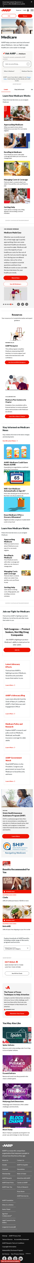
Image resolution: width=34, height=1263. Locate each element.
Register (18, 10)
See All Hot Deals (17, 957)
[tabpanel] (17, 154)
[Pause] (22, 288)
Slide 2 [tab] (7, 288)
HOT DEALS (10, 946)
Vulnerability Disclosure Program (12, 1234)
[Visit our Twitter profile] (10, 1242)
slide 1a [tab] (3, 288)
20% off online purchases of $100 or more (16, 884)
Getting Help (9, 207)
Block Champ (7, 1114)
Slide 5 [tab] (13, 288)
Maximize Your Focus (17, 997)
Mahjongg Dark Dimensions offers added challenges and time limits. (15, 1089)
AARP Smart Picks (8, 1166)
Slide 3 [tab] (9, 288)
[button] (32, 10)
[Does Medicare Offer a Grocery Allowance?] (17, 488)
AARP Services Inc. (23, 1180)
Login (24, 10)
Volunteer (5, 1153)
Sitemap (4, 1220)
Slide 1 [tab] (5, 288)
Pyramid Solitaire (9, 1057)
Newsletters (21, 1153)
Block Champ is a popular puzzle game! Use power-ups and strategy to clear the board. (16, 1118)
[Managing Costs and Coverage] (25, 560)
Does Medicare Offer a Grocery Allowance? (13, 500)
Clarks (5, 881)
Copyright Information (9, 1230)
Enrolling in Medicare (13, 152)
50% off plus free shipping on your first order (16, 913)
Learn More (9, 669)
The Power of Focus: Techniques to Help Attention (16, 977)
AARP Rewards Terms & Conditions (13, 1227)
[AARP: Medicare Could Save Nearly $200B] (17, 435)
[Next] (27, 288)
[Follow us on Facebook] (4, 1242)
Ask (28, 64)
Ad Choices (5, 1238)
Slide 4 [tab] (11, 288)
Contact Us (20, 1144)
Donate (4, 1148)
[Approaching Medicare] (17, 113)
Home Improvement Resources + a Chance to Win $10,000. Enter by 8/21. (14, 3)
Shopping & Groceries (9, 879)
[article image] (15, 284)
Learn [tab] (6, 89)
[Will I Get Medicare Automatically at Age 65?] (17, 461)
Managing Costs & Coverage (16, 180)
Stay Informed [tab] (19, 89)
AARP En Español (22, 1148)
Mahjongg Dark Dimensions (13, 1085)
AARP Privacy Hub (15, 1220)
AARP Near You (7, 1171)
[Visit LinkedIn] (20, 1242)
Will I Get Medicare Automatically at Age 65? (14, 473)
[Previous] (18, 288)
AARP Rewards (7, 1162)
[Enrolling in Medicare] (17, 140)
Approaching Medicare (13, 125)
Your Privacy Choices (17, 1238)
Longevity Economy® (9, 1211)
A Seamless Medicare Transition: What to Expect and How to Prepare (15, 235)
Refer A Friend (21, 1157)
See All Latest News (9, 425)
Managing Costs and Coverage (10, 556)
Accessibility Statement (21, 1223)
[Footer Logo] (17, 1129)
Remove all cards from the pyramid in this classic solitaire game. (15, 1061)
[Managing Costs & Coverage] (17, 168)
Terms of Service (7, 1223)
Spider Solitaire (8, 1029)
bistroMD (7, 910)
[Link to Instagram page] (15, 1242)
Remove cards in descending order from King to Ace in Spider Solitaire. (16, 1033)
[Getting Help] (17, 195)
